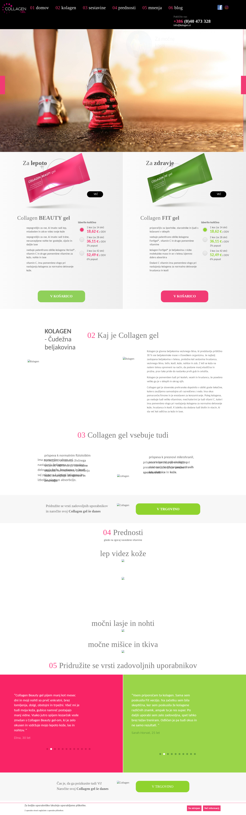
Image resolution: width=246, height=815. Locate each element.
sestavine (94, 8)
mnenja (152, 8)
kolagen (66, 8)
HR (192, 10)
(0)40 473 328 (192, 21)
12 (90, 749)
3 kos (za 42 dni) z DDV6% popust (96, 255)
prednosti (124, 8)
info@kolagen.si (182, 25)
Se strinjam (194, 808)
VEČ (96, 194)
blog (176, 8)
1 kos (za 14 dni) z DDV (96, 230)
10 (82, 749)
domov (39, 8)
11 (86, 749)
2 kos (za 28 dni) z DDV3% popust (96, 241)
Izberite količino (87, 222)
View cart (240, 7)
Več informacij (211, 808)
